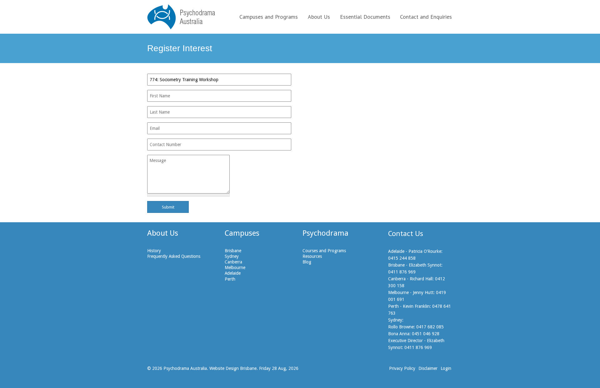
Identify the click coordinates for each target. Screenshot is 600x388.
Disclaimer (428, 368)
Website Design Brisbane (233, 368)
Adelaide (233, 273)
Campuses (242, 233)
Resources (312, 256)
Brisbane (233, 250)
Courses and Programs (324, 250)
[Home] (181, 17)
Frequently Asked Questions (173, 256)
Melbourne (235, 267)
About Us (319, 16)
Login (446, 368)
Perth (230, 279)
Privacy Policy (402, 368)
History (154, 250)
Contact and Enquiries (426, 16)
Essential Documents (365, 16)
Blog (306, 261)
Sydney (232, 256)
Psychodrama (325, 233)
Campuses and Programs (268, 16)
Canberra (233, 261)
